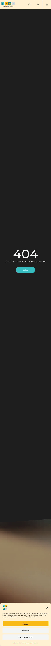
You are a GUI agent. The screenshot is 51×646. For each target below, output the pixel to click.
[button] (47, 607)
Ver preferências (25, 637)
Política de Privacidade (31, 643)
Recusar (25, 630)
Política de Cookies (18, 643)
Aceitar (25, 624)
